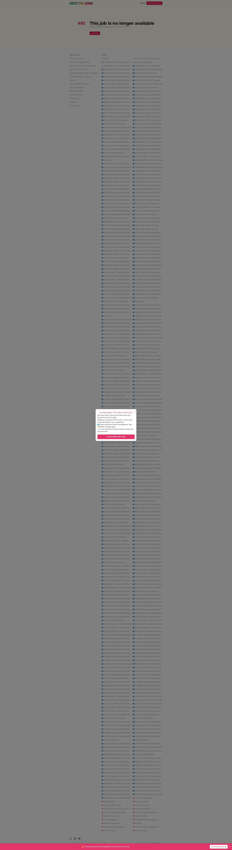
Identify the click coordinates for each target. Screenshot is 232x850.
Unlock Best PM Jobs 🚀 (218, 846)
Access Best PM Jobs (116, 437)
